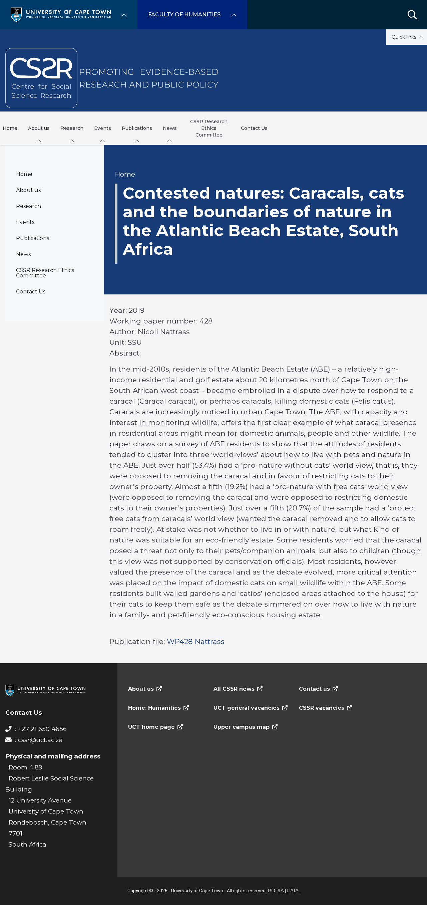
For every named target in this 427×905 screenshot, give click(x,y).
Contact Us (30, 291)
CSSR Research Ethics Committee (45, 273)
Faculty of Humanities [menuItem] (184, 14)
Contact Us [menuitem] (254, 128)
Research (28, 206)
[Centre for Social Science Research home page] (113, 78)
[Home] (61, 14)
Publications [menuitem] (137, 128)
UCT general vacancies (247, 708)
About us (28, 190)
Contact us (314, 689)
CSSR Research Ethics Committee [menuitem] (209, 128)
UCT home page (151, 727)
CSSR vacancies (321, 708)
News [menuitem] (170, 128)
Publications (32, 238)
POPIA (276, 891)
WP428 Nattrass (196, 641)
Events (25, 222)
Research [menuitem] (71, 128)
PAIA (293, 891)
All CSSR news (234, 689)
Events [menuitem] (102, 128)
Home (24, 174)
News (23, 254)
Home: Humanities (154, 708)
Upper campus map (242, 727)
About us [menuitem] (39, 128)
